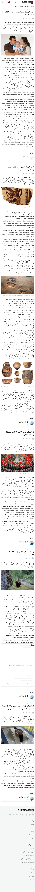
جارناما (32, 880)
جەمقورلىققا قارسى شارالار (27, 859)
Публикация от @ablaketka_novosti (17, 684)
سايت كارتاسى (30, 873)
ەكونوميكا (31, 835)
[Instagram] (33, 19)
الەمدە (32, 838)
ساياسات (32, 828)
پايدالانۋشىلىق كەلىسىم (28, 849)
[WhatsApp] (30, 19)
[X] (20, 19)
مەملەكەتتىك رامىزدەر (28, 856)
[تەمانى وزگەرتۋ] (8, 2)
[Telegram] (26, 19)
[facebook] (26, 815)
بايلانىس (31, 876)
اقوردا (13, 6)
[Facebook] (23, 19)
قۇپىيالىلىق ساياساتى (28, 852)
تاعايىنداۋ (17, 6)
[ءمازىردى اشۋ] (3, 2)
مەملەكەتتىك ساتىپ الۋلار (27, 862)
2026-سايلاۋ (27, 6)
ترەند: (32, 6)
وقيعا (21, 6)
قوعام (31, 153)
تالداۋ (32, 831)
